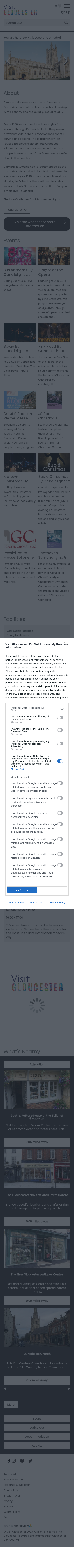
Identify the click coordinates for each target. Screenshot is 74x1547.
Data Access (37, 902)
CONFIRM (22, 889)
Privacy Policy (57, 902)
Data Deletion (16, 902)
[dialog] (37, 773)
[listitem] (37, 709)
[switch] (60, 717)
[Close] (67, 644)
